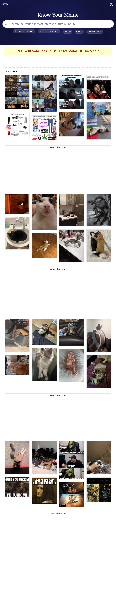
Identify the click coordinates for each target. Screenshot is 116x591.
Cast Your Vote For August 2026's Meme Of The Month (58, 51)
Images (67, 31)
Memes (79, 31)
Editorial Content (95, 31)
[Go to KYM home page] (5, 4)
